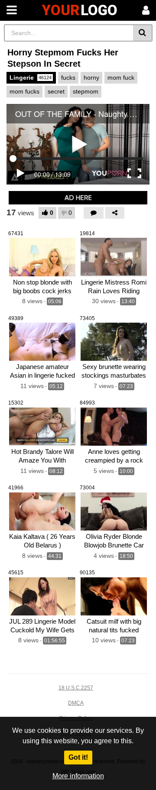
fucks (68, 77)
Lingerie (31, 77)
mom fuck (120, 77)
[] (143, 33)
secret (56, 91)
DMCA (76, 703)
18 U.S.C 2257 (75, 688)
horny (91, 77)
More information (78, 776)
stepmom (85, 91)
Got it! (78, 757)
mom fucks (24, 91)
